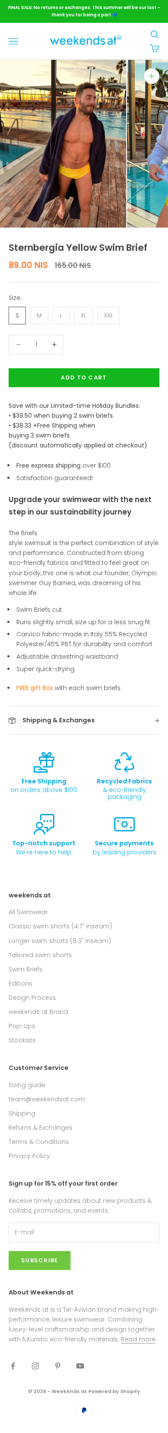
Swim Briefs (26, 969)
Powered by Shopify (114, 1391)
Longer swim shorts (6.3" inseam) (60, 941)
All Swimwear (28, 912)
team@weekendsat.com (47, 1099)
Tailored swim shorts (40, 955)
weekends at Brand (38, 1012)
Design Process (32, 997)
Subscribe (39, 1260)
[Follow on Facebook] (13, 1366)
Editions (20, 983)
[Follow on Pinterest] (57, 1366)
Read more (138, 1339)
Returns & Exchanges (40, 1127)
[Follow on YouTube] (80, 1366)
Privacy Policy (29, 1156)
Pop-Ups (22, 1026)
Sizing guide (27, 1085)
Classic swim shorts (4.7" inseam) (60, 926)
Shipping (22, 1113)
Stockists (22, 1040)
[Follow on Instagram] (35, 1366)
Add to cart (84, 377)
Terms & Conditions (39, 1141)
